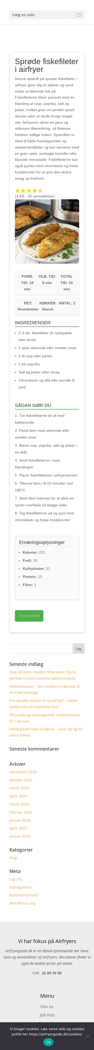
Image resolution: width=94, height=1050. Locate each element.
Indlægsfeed (20, 887)
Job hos (47, 1015)
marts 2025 (19, 787)
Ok (48, 1042)
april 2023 (18, 828)
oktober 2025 (20, 779)
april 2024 (18, 795)
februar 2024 (20, 812)
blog (13, 857)
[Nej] (87, 1036)
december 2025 (23, 771)
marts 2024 (19, 804)
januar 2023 (19, 836)
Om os (47, 1006)
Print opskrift (29, 616)
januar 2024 (19, 820)
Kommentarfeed (23, 895)
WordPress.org (22, 903)
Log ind (15, 879)
